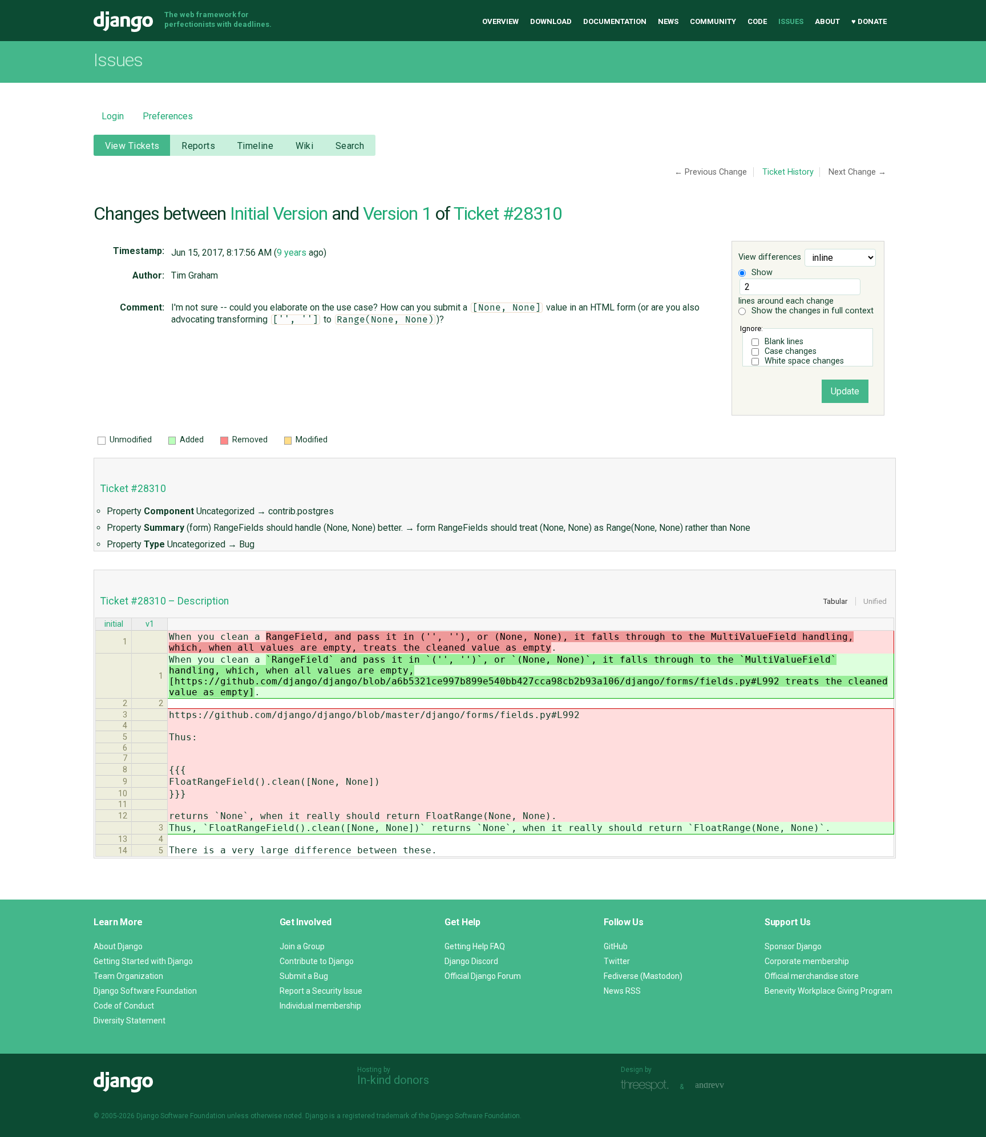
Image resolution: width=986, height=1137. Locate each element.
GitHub (616, 946)
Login (113, 116)
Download (551, 21)
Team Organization (128, 976)
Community (713, 21)
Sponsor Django (793, 946)
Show (761, 272)
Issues (790, 21)
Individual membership (320, 1005)
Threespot (647, 1085)
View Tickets (132, 145)
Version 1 (397, 213)
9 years (291, 252)
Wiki (305, 145)
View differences (769, 258)
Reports (198, 145)
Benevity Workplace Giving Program (828, 990)
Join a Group (302, 946)
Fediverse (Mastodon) (643, 976)
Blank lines (784, 341)
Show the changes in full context (811, 311)
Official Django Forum (482, 976)
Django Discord (471, 961)
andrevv (722, 1085)
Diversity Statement (129, 1020)
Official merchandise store (812, 976)
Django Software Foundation (145, 990)
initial (113, 624)
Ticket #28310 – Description (164, 601)
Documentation (614, 21)
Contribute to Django (317, 961)
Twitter (617, 961)
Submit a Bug (304, 976)
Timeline (255, 145)
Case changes (791, 351)
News (668, 21)
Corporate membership (807, 961)
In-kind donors (393, 1080)
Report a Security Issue (321, 990)
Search (350, 145)
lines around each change (786, 301)
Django (123, 21)
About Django (118, 946)
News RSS (622, 990)
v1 (150, 624)
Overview (500, 21)
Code (757, 21)
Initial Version (279, 213)
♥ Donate (869, 21)
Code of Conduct (124, 1005)
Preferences (168, 116)
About (827, 21)
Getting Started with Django (143, 961)
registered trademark (375, 1116)
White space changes (804, 361)
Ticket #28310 (508, 213)
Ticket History (788, 172)
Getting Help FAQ (474, 946)
